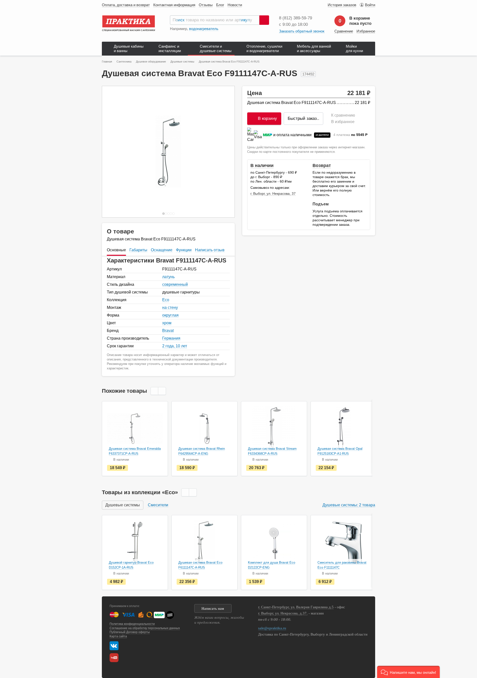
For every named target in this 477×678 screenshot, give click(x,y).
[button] (408, 672)
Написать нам (212, 609)
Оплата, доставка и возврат (126, 5)
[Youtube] (115, 657)
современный (175, 284)
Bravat (168, 330)
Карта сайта (118, 636)
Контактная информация (174, 5)
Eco (165, 300)
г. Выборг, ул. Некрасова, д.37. (283, 613)
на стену (170, 307)
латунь (168, 277)
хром (166, 323)
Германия (171, 338)
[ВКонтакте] (114, 645)
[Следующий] (226, 151)
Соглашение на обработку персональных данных (145, 628)
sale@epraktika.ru (272, 628)
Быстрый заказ (303, 118)
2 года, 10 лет (174, 346)
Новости (235, 5)
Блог (220, 5)
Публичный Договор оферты (130, 632)
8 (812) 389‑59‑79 (295, 18)
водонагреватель (203, 29)
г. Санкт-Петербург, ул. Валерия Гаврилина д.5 (296, 607)
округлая (170, 315)
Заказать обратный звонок (301, 31)
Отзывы (206, 5)
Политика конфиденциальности (132, 624)
